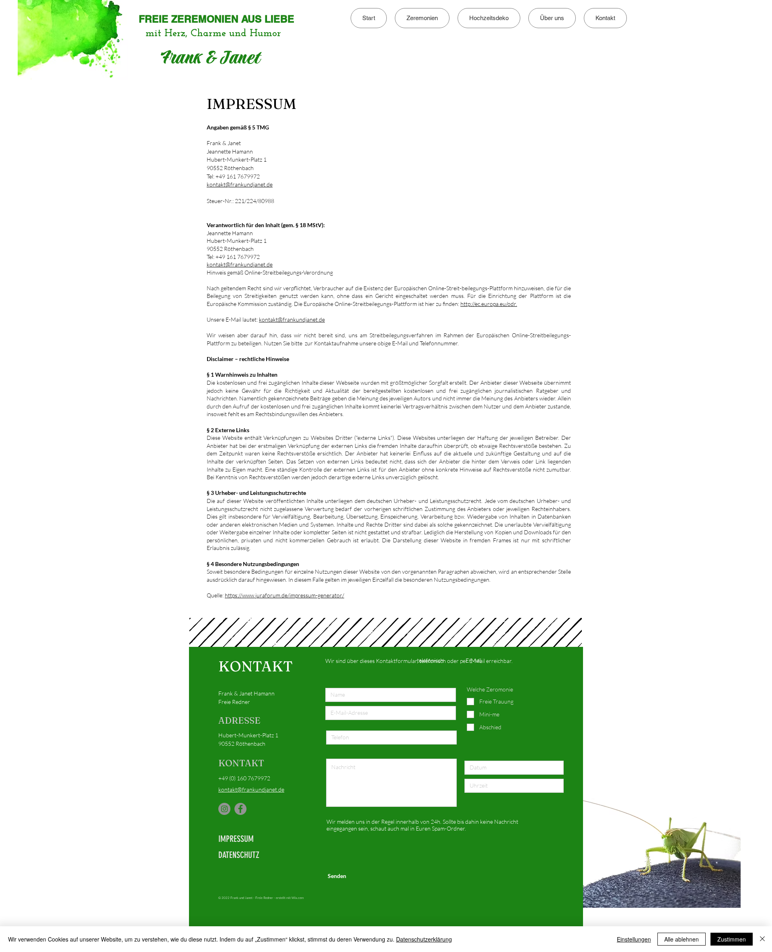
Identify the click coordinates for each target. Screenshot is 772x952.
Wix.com (298, 897)
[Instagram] (224, 809)
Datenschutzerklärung (424, 939)
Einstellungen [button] (634, 939)
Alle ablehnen (681, 939)
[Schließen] (762, 939)
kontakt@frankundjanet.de (240, 184)
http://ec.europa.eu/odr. (488, 303)
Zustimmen (731, 939)
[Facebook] (240, 809)
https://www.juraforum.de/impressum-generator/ (284, 595)
